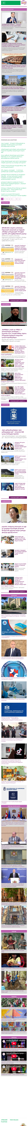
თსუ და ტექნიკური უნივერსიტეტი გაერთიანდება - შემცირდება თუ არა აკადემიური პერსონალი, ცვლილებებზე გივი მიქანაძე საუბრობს (12, 157)
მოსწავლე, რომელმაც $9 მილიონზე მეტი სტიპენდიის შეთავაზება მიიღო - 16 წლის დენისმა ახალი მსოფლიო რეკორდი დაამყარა (13, 189)
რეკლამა (4, 1122)
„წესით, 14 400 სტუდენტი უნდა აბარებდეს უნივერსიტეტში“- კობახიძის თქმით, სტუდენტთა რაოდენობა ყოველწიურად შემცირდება (13, 824)
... (14, 199)
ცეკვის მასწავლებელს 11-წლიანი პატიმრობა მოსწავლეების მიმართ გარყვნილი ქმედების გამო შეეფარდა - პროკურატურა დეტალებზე (13, 616)
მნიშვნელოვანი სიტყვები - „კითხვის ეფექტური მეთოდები (12, 1074)
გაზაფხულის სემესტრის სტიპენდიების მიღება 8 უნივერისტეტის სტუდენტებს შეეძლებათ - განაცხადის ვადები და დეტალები (13, 183)
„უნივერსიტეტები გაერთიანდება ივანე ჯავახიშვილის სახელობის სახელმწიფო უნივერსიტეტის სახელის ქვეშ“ (13, 151)
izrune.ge (14, 931)
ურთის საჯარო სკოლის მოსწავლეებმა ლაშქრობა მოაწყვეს (13, 1007)
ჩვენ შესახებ (14, 1120)
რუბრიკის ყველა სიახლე (17, 300)
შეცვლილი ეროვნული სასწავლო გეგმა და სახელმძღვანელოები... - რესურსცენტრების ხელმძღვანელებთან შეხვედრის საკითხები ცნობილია (12, 719)
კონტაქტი (4, 1120)
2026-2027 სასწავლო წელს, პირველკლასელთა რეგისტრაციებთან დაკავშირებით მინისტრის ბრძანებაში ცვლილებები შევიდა (12, 847)
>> (19, 199)
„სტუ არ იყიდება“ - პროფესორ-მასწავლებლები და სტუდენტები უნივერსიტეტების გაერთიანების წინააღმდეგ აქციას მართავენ (13, 145)
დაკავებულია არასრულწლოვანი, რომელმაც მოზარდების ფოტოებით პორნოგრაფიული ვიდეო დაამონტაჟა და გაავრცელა (12, 740)
